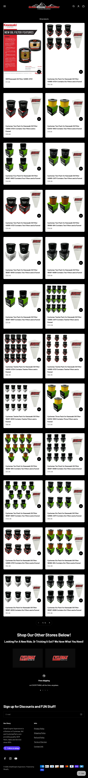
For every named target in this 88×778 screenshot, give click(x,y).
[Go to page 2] (49, 622)
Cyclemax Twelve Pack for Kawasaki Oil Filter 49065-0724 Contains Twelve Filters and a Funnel (23, 369)
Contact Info (38, 746)
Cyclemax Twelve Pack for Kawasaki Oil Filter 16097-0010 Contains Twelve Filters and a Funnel (23, 419)
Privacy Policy (39, 728)
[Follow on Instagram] (10, 758)
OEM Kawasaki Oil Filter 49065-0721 (19, 79)
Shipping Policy (40, 733)
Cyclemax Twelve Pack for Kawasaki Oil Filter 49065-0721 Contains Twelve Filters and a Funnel (64, 369)
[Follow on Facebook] (4, 758)
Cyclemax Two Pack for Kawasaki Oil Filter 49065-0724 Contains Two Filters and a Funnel (21, 128)
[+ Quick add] (39, 72)
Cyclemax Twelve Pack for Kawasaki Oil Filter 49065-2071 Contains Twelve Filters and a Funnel (64, 319)
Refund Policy (39, 737)
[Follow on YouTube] (15, 758)
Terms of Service (40, 742)
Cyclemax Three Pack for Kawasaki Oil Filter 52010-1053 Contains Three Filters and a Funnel (64, 419)
